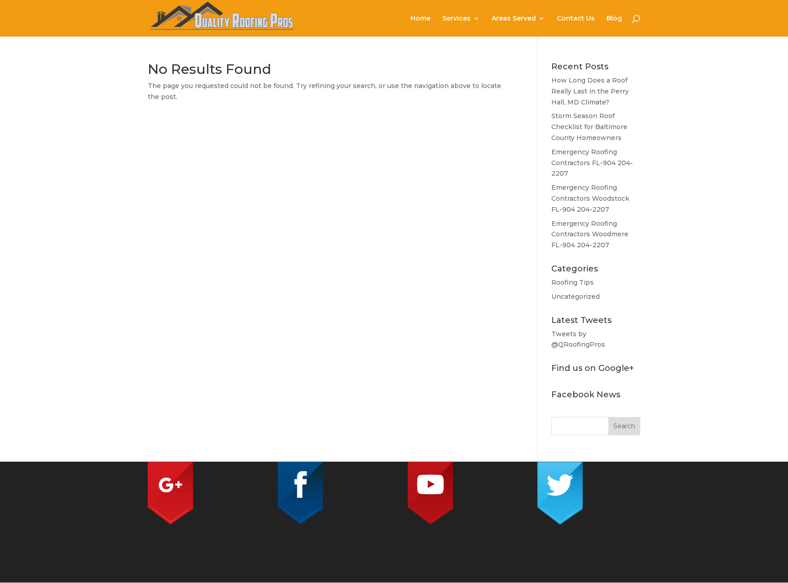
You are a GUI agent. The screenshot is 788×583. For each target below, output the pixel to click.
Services (456, 18)
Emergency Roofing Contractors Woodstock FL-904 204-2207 (590, 198)
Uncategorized (575, 296)
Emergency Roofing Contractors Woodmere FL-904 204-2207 (589, 234)
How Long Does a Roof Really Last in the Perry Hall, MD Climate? (590, 91)
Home (420, 18)
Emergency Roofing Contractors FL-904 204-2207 (592, 163)
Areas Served (514, 18)
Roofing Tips (572, 282)
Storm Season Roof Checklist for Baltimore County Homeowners (589, 127)
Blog (614, 18)
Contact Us (576, 18)
